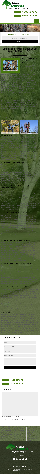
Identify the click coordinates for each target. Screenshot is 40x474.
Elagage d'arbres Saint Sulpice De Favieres (32, 438)
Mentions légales (20, 470)
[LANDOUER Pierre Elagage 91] (16, 5)
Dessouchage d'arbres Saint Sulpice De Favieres (31, 431)
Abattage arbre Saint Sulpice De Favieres (19, 430)
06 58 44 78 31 (29, 15)
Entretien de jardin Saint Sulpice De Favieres (19, 436)
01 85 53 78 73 (29, 12)
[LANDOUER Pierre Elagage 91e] (20, 448)
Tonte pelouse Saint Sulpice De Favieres (6, 430)
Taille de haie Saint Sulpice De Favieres (6, 436)
